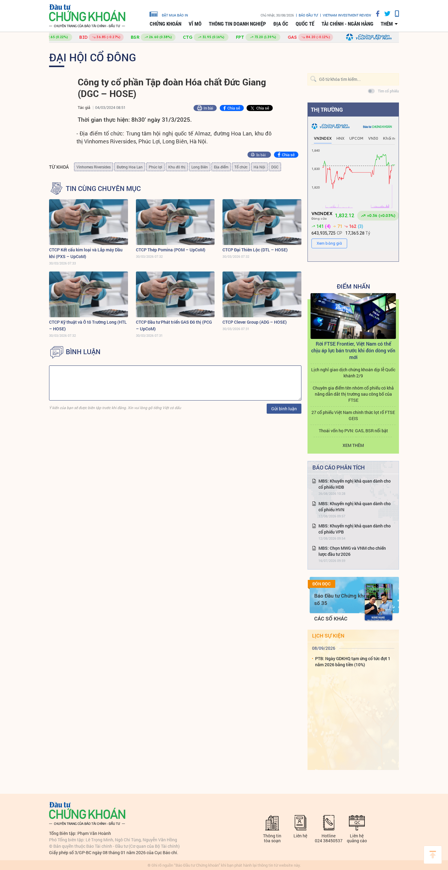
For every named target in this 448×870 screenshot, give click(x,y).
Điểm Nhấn (353, 286)
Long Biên (199, 166)
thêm (387, 24)
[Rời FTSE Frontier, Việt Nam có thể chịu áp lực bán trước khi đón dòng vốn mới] (353, 316)
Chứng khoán (165, 24)
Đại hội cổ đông (92, 57)
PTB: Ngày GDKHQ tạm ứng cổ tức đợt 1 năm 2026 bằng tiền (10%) (352, 661)
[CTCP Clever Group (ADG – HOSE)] (261, 294)
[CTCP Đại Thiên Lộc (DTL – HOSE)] (261, 222)
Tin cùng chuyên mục (103, 188)
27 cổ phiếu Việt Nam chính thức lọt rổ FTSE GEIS (353, 415)
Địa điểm (221, 166)
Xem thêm (353, 445)
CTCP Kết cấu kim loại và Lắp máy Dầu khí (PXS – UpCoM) (86, 253)
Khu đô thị (176, 166)
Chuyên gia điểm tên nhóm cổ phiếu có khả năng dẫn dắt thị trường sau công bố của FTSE (353, 394)
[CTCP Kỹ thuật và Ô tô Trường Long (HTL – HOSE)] (88, 294)
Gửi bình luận (284, 409)
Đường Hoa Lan (130, 166)
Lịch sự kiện (328, 635)
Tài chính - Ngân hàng (347, 24)
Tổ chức (240, 166)
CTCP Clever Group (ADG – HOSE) (254, 322)
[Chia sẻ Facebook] (375, 13)
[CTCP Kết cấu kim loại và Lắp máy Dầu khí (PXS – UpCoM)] (88, 222)
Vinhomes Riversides (93, 166)
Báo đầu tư (308, 15)
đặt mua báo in (175, 15)
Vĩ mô (195, 24)
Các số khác (330, 618)
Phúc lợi (155, 166)
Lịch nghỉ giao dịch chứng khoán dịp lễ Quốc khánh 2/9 (353, 373)
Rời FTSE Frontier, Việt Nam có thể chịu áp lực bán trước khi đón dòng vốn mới (353, 350)
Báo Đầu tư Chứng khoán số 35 (343, 599)
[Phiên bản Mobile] (394, 13)
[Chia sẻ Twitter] (385, 13)
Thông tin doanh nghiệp (237, 24)
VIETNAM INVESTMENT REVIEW (347, 15)
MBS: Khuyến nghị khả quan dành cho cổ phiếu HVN (354, 506)
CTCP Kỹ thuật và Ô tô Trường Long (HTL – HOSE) (88, 325)
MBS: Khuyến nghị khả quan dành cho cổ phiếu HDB (354, 484)
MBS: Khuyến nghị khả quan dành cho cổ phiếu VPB (354, 529)
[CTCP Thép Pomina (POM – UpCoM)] (175, 222)
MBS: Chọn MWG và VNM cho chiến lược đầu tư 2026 (352, 551)
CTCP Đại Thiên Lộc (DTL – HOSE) (255, 250)
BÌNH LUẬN (83, 352)
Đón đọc (321, 583)
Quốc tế (305, 24)
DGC (275, 166)
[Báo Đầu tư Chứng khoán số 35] (378, 602)
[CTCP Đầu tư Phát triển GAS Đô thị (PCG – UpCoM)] (175, 294)
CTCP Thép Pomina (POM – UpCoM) (170, 250)
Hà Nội (259, 166)
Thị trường (327, 109)
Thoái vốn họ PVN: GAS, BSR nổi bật (353, 430)
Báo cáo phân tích (338, 467)
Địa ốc (280, 24)
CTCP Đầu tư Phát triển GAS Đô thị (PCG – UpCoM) (174, 325)
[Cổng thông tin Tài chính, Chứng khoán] (87, 16)
